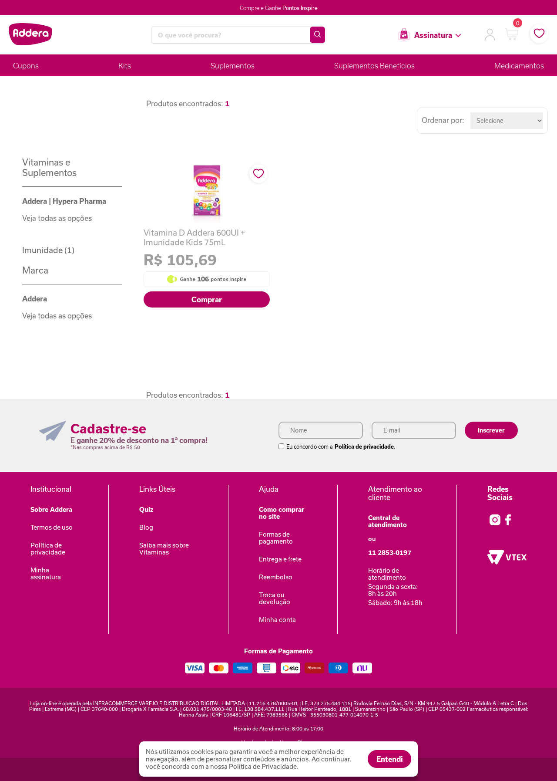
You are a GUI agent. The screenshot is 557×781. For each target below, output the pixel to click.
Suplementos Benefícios (374, 65)
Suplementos (233, 65)
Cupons (26, 65)
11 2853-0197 (389, 552)
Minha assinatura (45, 573)
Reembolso (275, 577)
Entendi (389, 759)
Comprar (206, 299)
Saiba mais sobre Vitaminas (164, 548)
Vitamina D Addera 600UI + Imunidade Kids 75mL (194, 237)
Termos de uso (51, 527)
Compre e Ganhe (279, 8)
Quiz (146, 509)
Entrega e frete (280, 559)
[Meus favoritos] (539, 33)
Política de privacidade (364, 446)
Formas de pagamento (276, 538)
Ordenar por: (443, 120)
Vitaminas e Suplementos (49, 167)
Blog (146, 527)
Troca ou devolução (274, 598)
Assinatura (433, 35)
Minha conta (277, 619)
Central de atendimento (387, 521)
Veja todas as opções (57, 218)
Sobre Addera (51, 509)
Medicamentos (519, 65)
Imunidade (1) (48, 250)
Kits (124, 65)
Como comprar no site (281, 513)
